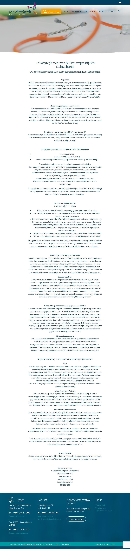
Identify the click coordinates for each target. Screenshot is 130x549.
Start (66, 11)
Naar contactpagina (45, 516)
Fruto (112, 544)
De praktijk (76, 11)
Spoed (101, 11)
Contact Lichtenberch (17, 516)
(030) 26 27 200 (21, 512)
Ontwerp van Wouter (102, 544)
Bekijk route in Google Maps (48, 519)
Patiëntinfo (90, 11)
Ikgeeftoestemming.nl (103, 511)
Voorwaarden (66, 544)
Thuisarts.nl (100, 505)
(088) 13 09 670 (21, 529)
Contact (111, 11)
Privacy (57, 544)
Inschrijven (76, 519)
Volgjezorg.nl (100, 508)
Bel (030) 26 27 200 (51, 12)
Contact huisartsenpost (18, 533)
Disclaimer (49, 544)
